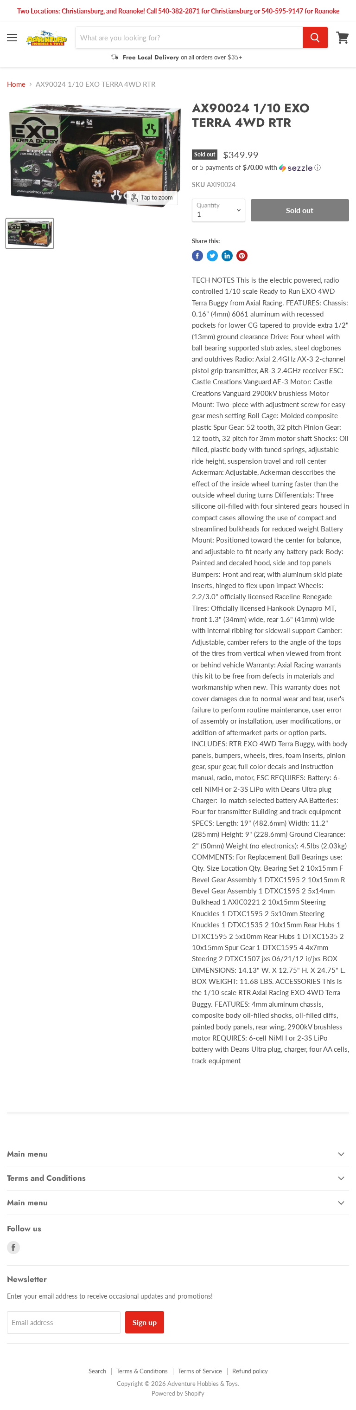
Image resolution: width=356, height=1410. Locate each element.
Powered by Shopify (178, 1393)
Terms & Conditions (142, 1371)
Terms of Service (200, 1371)
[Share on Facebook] (197, 255)
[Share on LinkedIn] (227, 255)
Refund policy (250, 1371)
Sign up (145, 1322)
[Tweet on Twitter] (212, 255)
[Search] (315, 37)
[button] (270, 167)
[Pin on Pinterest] (242, 255)
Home (16, 84)
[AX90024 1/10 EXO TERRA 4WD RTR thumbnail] (29, 233)
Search (97, 1371)
